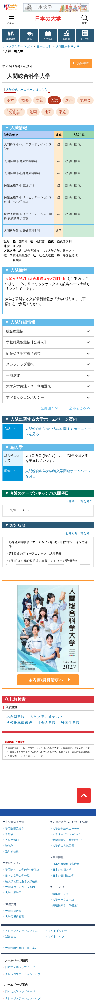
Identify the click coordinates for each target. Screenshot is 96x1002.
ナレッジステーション (17, 46)
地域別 (66, 39)
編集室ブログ (60, 893)
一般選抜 (13, 375)
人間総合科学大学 (68, 46)
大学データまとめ (63, 899)
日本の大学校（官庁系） (67, 863)
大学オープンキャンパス (67, 834)
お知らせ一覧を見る (79, 533)
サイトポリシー (57, 930)
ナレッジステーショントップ (22, 974)
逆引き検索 (12, 851)
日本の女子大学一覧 (17, 875)
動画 (33, 112)
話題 (62, 112)
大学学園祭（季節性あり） (68, 839)
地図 (47, 112)
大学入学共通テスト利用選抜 (28, 386)
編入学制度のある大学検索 (21, 881)
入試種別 (47, 39)
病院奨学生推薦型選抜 (23, 353)
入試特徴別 (12, 839)
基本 (10, 100)
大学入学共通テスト (46, 717)
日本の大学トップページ (20, 967)
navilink (11, 18)
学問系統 (10, 39)
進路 (69, 100)
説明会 (14, 112)
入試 (54, 100)
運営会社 (10, 936)
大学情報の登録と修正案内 (21, 947)
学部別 (9, 834)
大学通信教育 (13, 910)
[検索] (84, 18)
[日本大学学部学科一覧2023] (56, 5)
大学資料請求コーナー (66, 828)
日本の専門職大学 (63, 875)
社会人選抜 (46, 723)
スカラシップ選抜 (20, 364)
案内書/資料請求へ (46, 680)
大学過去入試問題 (63, 845)
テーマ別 (84, 39)
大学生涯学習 (13, 892)
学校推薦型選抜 (19, 723)
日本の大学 (48, 18)
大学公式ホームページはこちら (26, 89)
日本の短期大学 (61, 869)
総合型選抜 (14, 331)
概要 (25, 100)
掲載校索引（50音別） (66, 905)
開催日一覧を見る (80, 501)
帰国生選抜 (70, 723)
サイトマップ (56, 936)
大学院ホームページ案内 (20, 886)
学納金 (85, 100)
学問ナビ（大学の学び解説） (22, 869)
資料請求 (83, 63)
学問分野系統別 (14, 828)
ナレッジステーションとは (21, 930)
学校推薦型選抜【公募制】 (27, 342)
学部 (29, 39)
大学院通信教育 (14, 916)
